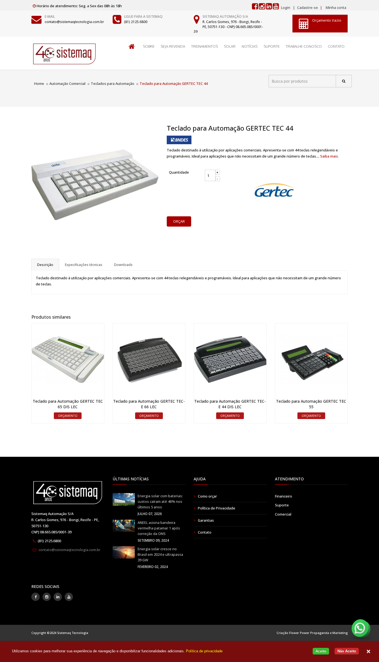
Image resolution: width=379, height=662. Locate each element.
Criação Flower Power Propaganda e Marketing (312, 633)
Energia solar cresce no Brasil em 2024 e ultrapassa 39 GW (160, 554)
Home (39, 83)
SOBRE (149, 46)
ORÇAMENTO (67, 416)
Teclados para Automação (112, 83)
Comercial (283, 514)
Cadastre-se (307, 7)
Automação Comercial (67, 83)
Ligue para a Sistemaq (143, 16)
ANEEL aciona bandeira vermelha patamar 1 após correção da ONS (159, 528)
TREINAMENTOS (204, 46)
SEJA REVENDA (173, 46)
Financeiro (283, 496)
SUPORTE (272, 46)
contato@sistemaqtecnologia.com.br (74, 21)
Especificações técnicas (83, 264)
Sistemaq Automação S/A (225, 16)
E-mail (50, 16)
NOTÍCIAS (249, 46)
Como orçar (207, 496)
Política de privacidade (204, 651)
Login (285, 7)
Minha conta (336, 7)
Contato (204, 532)
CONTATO (336, 46)
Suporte (282, 505)
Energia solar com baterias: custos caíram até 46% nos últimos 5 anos (160, 501)
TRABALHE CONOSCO (304, 46)
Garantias (206, 520)
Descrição (45, 264)
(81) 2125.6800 (135, 21)
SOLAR (230, 46)
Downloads (123, 264)
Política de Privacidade (216, 508)
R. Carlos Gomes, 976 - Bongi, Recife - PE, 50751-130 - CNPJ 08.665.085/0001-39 (228, 26)
